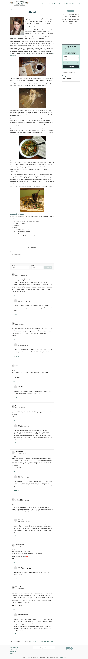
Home (11, 9)
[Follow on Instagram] (71, 11)
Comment (12, 252)
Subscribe (71, 66)
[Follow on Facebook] (68, 11)
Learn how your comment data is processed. (41, 641)
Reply (14, 295)
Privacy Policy (69, 63)
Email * (33, 265)
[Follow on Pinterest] (73, 11)
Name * (14, 265)
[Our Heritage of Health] (21, 3)
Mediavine (62, 657)
